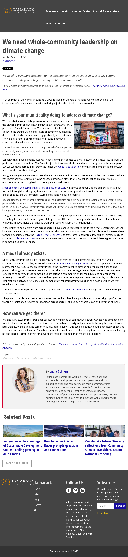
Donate (37, 505)
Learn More (103, 513)
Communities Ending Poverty (72, 263)
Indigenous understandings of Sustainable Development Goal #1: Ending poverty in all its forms (22, 447)
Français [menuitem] (60, 23)
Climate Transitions (44, 358)
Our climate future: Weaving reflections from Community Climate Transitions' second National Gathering (104, 447)
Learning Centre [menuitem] (81, 11)
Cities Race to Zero (68, 166)
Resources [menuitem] (52, 11)
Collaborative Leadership (10, 358)
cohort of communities (76, 289)
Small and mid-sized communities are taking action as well (33, 187)
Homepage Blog (25, 358)
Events (37, 500)
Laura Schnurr (59, 371)
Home (37, 489)
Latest (37, 494)
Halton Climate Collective (48, 234)
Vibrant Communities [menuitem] (106, 11)
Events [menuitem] (64, 11)
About (37, 510)
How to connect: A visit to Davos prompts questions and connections (62, 445)
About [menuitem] (49, 23)
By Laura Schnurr (9, 60)
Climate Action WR (26, 238)
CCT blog (34, 358)
